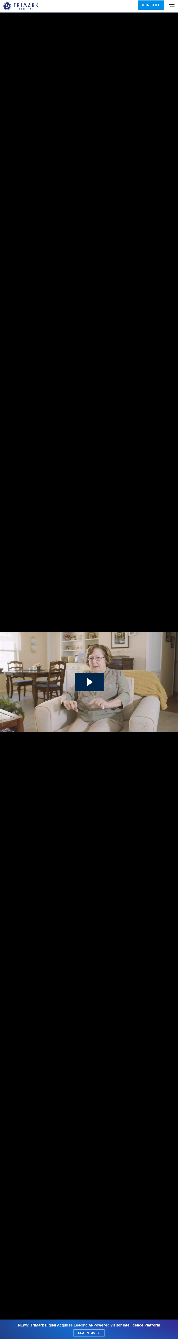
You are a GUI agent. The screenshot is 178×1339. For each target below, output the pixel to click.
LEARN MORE (89, 1333)
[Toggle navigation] (172, 6)
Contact (151, 5)
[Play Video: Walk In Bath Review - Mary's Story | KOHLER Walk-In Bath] (89, 682)
